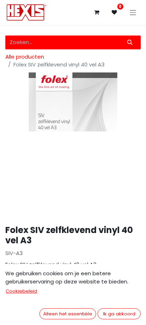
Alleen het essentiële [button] (67, 313)
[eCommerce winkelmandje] (97, 12)
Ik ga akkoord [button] (119, 313)
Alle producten (24, 56)
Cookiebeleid (21, 291)
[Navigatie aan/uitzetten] (133, 12)
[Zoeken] (130, 42)
